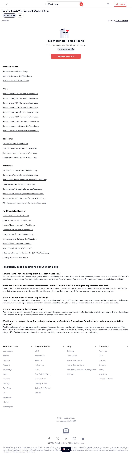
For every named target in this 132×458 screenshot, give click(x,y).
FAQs (101, 355)
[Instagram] (74, 438)
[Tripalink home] (6, 4)
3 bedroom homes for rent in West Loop (20, 157)
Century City (40, 379)
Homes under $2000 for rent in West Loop (21, 121)
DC (4, 393)
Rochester (7, 397)
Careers (102, 365)
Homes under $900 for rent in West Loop (20, 98)
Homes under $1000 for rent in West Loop (20, 103)
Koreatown (40, 355)
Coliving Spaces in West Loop (15, 257)
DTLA (37, 369)
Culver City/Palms (42, 388)
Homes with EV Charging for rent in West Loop (23, 189)
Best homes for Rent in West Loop (17, 248)
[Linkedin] (66, 438)
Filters (10, 15)
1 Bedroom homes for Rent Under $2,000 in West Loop (26, 253)
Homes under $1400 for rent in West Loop (20, 112)
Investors (103, 374)
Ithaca (6, 402)
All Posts (70, 374)
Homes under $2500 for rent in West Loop (21, 126)
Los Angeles (8, 351)
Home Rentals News (75, 365)
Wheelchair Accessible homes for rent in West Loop (24, 203)
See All (38, 393)
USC (37, 351)
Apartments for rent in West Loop (17, 76)
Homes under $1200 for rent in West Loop (20, 107)
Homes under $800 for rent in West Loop (20, 93)
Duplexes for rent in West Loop (16, 81)
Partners (102, 360)
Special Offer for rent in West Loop (18, 229)
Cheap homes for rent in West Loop (18, 234)
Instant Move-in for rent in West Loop (19, 225)
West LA (38, 360)
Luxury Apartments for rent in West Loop (20, 239)
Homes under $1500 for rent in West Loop (20, 117)
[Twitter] (57, 438)
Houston (6, 360)
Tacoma (6, 379)
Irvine (5, 374)
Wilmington (8, 406)
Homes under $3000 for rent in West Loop (21, 131)
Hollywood (39, 365)
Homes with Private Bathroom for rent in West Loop (25, 180)
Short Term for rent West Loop (16, 216)
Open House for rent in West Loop (17, 220)
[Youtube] (82, 438)
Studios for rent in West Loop (15, 143)
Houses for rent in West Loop (15, 71)
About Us (103, 351)
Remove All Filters (66, 56)
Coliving (70, 351)
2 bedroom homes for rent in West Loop (20, 153)
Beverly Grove (41, 383)
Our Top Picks (122, 20)
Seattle (6, 355)
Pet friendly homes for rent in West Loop (20, 170)
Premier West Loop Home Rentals (17, 243)
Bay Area (7, 388)
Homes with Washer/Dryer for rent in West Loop (23, 193)
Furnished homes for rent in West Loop (19, 184)
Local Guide (72, 355)
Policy (101, 369)
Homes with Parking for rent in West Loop (20, 175)
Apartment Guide (74, 360)
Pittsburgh (7, 369)
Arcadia (6, 365)
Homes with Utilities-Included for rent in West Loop (24, 198)
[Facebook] (49, 438)
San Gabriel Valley (42, 374)
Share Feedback (106, 379)
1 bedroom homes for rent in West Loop (20, 148)
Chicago (6, 383)
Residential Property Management (82, 369)
